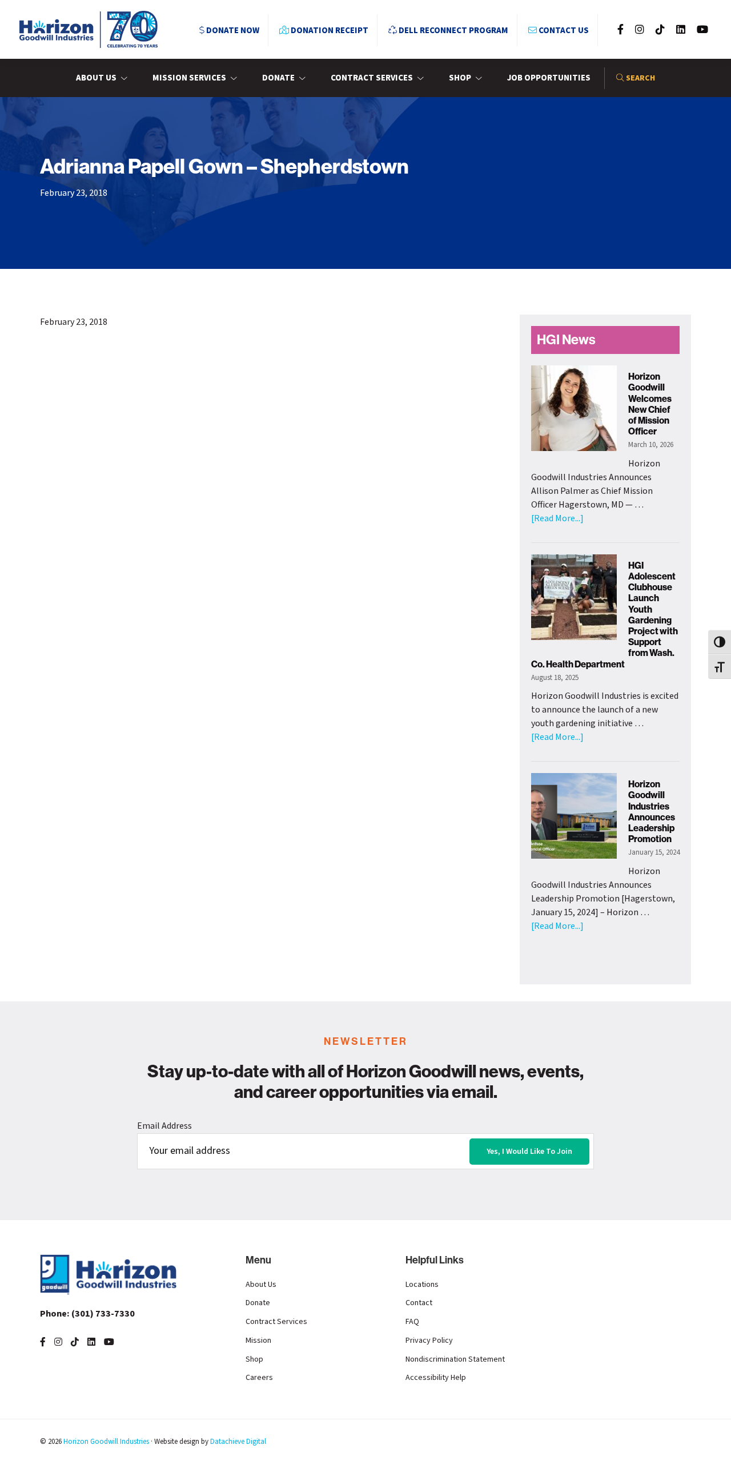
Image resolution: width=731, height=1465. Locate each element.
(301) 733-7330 (87, 1313)
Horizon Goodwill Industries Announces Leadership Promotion (651, 811)
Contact (418, 1303)
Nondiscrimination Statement (455, 1359)
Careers (259, 1377)
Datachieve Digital (238, 1441)
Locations (422, 1284)
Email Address (164, 1126)
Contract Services (276, 1321)
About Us (261, 1284)
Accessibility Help (435, 1377)
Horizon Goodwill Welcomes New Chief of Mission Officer (650, 404)
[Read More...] (557, 518)
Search (639, 78)
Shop (254, 1359)
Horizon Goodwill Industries (106, 1441)
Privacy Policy (429, 1340)
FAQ (412, 1321)
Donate (258, 1303)
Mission (258, 1340)
